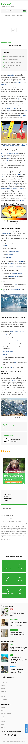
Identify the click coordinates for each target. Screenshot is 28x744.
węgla (24, 333)
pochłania (3, 156)
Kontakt (3, 707)
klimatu (22, 200)
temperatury (11, 75)
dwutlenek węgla (5, 188)
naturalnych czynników (15, 99)
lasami (15, 362)
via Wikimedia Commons (20, 145)
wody (6, 245)
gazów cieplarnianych (14, 184)
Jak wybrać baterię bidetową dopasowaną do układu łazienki (17, 633)
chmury (8, 158)
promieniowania (8, 153)
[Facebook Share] (17, 495)
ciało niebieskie (18, 82)
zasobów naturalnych (14, 276)
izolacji (8, 340)
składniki (6, 165)
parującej (23, 243)
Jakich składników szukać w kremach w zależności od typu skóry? (17, 613)
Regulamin (3, 718)
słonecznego (15, 153)
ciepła (9, 110)
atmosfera (3, 84)
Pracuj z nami (4, 716)
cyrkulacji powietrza (14, 251)
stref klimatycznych (15, 289)
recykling (5, 354)
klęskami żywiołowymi (17, 273)
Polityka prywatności (6, 713)
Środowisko (4, 691)
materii (2, 389)
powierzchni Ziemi (5, 178)
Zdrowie (3, 688)
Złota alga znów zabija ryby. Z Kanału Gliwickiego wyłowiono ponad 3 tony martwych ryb (17, 671)
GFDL (23, 144)
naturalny (3, 176)
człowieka (17, 103)
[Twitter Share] (21, 495)
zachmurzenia (9, 254)
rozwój (25, 110)
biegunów (5, 290)
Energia (2, 153)
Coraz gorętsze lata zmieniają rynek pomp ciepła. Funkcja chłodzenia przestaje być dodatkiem (18, 624)
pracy (11, 367)
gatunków (22, 265)
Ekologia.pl (7, 15)
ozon (17, 188)
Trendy (2, 694)
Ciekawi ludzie (4, 696)
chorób (15, 284)
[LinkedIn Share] (17, 499)
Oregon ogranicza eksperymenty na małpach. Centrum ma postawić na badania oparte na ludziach (18, 649)
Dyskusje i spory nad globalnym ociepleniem (12, 66)
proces (20, 174)
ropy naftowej (6, 334)
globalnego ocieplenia (11, 108)
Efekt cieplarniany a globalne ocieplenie (14, 56)
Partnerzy (3, 724)
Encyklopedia (20, 15)
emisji (7, 160)
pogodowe (9, 257)
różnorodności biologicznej (15, 266)
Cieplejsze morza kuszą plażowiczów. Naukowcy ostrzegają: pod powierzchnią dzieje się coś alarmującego (18, 660)
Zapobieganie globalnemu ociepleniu (13, 62)
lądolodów (7, 233)
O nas (2, 710)
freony (14, 188)
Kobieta (3, 685)
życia (2, 112)
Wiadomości (4, 680)
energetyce (20, 333)
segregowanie (6, 351)
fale (10, 163)
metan (10, 188)
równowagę (21, 261)
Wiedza (13, 15)
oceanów (10, 243)
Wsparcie (3, 727)
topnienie (3, 233)
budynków (17, 340)
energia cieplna (22, 115)
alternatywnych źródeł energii (17, 331)
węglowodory (22, 188)
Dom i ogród (4, 682)
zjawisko (14, 74)
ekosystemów (11, 263)
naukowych (14, 380)
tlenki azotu (3, 190)
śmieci (11, 351)
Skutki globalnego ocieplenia (11, 59)
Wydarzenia (4, 699)
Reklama (3, 721)
